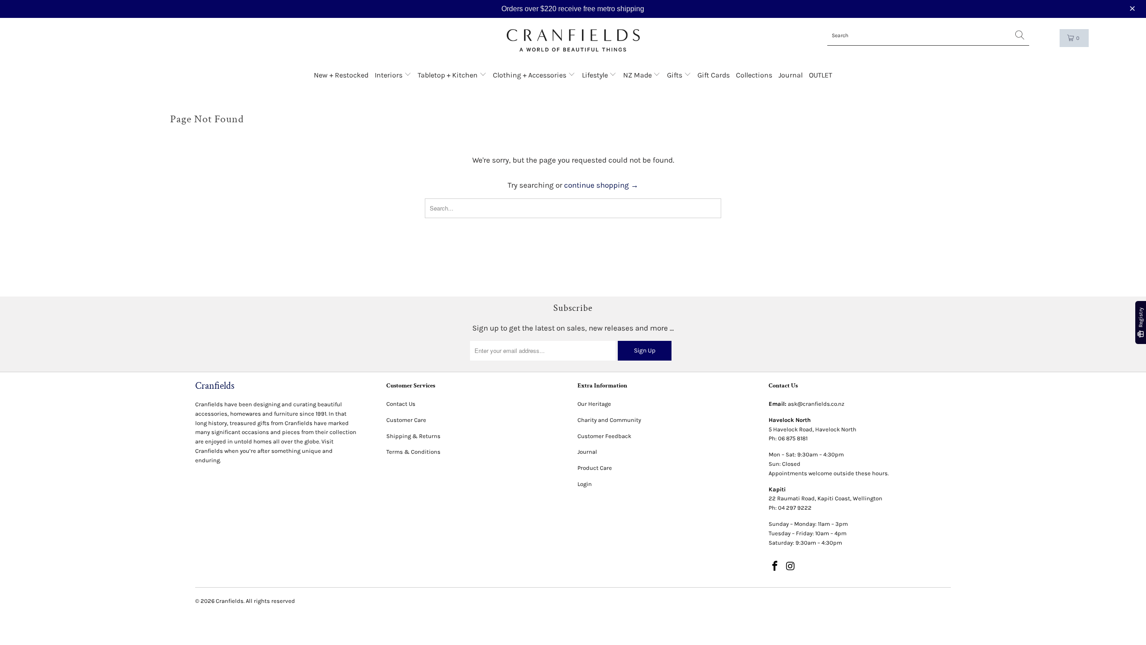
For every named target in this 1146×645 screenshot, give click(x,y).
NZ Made (638, 75)
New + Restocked (341, 75)
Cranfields (230, 601)
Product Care (594, 467)
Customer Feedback (604, 436)
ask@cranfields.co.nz (816, 403)
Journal (790, 75)
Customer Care (406, 420)
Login (584, 484)
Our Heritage (594, 403)
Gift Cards (713, 75)
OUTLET (820, 75)
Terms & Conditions (413, 451)
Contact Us (400, 403)
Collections (754, 75)
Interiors (389, 75)
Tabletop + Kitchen (448, 75)
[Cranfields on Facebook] (775, 566)
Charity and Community (609, 420)
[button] (1133, 9)
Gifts (675, 75)
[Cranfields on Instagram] (791, 566)
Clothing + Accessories (530, 75)
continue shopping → (601, 185)
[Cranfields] (573, 40)
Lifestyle (596, 75)
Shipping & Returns (413, 436)
